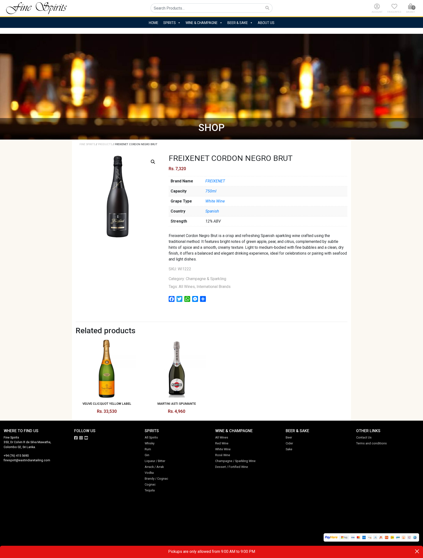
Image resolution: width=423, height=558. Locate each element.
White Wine (215, 201)
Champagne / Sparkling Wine (235, 461)
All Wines (187, 286)
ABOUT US (266, 22)
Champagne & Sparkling (206, 278)
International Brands (214, 286)
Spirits (169, 22)
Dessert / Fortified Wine (231, 467)
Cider (289, 443)
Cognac (150, 484)
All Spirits (151, 437)
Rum (148, 449)
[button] (153, 161)
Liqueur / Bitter (155, 461)
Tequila (150, 490)
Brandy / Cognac (156, 478)
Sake (289, 449)
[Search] (267, 8)
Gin (147, 455)
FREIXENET (215, 181)
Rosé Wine (222, 455)
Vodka (149, 473)
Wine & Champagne (202, 22)
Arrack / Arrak (154, 467)
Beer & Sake (237, 22)
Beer (289, 437)
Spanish (212, 211)
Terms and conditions (371, 443)
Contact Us (364, 437)
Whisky (149, 443)
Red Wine (221, 443)
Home (153, 22)
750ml (210, 191)
